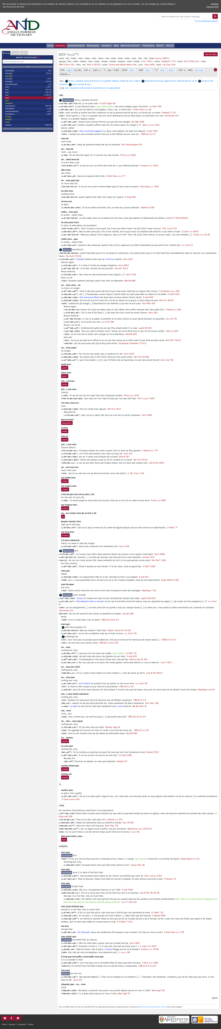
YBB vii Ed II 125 (66, 64)
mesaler (28, 125)
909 (148, 297)
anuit (64, 367)
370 (114, 819)
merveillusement (28, 84)
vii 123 (190, 858)
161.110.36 (149, 893)
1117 (150, 450)
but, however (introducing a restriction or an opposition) (92, 88)
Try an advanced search (206, 21)
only (89, 84)
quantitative (68, 100)
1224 (151, 125)
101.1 (148, 557)
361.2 (147, 61)
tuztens (65, 535)
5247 (131, 395)
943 (71, 799)
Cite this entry (211, 54)
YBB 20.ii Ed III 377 (137, 716)
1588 (150, 962)
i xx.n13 (206, 689)
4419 (149, 64)
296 (128, 613)
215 (169, 64)
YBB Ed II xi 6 (139, 700)
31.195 (150, 949)
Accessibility (21, 1024)
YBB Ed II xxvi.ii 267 (109, 642)
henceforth (150, 81)
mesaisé (8, 119)
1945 (145, 398)
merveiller (28, 79)
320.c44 (129, 902)
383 (152, 312)
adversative (68, 551)
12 (187, 245)
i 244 (137, 473)
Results (15, 53)
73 (170, 879)
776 (174, 932)
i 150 (149, 590)
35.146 (128, 822)
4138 (147, 207)
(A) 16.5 (139, 659)
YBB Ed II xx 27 (148, 134)
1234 (131, 274)
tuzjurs (65, 489)
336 (152, 703)
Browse (6, 53)
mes (28, 89)
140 (122, 64)
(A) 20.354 (119, 630)
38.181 (166, 300)
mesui (64, 439)
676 (132, 656)
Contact (30, 1024)
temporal (67, 250)
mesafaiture (28, 114)
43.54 (140, 459)
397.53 (93, 64)
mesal (7, 122)
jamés (64, 384)
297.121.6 (139, 828)
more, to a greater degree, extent (110, 81)
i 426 (159, 560)
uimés (64, 431)
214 (66, 610)
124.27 (173, 340)
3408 (159, 554)
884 (131, 733)
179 (130, 633)
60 (158, 990)
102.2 (121, 268)
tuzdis (64, 481)
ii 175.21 (132, 343)
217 (122, 761)
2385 (125, 755)
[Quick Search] (215, 16)
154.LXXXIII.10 (177, 218)
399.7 (156, 462)
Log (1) (23, 53)
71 (172, 527)
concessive (66, 872)
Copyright (12, 1024)
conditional (66, 940)
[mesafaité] (28, 108)
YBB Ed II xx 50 (141, 730)
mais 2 (172, 70)
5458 (128, 155)
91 (169, 228)
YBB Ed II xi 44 (126, 686)
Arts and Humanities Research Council (153, 1007)
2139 (124, 546)
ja (63, 516)
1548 (127, 889)
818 (173, 309)
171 (115, 176)
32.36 (201, 234)
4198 (137, 121)
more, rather (134, 81)
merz (28, 87)
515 (77, 980)
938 (169, 291)
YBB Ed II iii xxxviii (147, 966)
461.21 (154, 673)
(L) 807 (172, 331)
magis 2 (70, 70)
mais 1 (132, 70)
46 (138, 865)
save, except (78, 84)
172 (157, 912)
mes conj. (199, 70)
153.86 (141, 357)
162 (148, 303)
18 (139, 706)
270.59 (73, 256)
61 (124, 993)
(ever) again (164, 81)
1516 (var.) (191, 61)
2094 (146, 415)
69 (135, 831)
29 (112, 727)
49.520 (145, 328)
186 (155, 106)
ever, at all (192, 81)
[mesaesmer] (28, 106)
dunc (64, 376)
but (203, 81)
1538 (149, 186)
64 (107, 103)
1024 (173, 294)
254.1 (114, 409)
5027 (148, 946)
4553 (123, 265)
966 (129, 280)
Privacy (4, 1024)
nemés (65, 741)
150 (167, 360)
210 (128, 453)
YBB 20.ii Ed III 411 (110, 619)
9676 (189, 231)
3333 (152, 752)
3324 (149, 165)
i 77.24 (124, 921)
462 (130, 197)
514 (131, 144)
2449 (149, 566)
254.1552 (148, 598)
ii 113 (168, 61)
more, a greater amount (80, 81)
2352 (153, 875)
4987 (158, 500)
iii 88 (170, 580)
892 (131, 334)
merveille (28, 73)
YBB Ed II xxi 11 (169, 639)
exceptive (67, 595)
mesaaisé (8, 103)
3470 (129, 354)
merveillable (28, 71)
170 (171, 318)
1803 (135, 943)
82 (142, 109)
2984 (161, 58)
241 (172, 115)
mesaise (8, 117)
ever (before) (178, 81)
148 (125, 952)
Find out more (212, 7)
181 (141, 683)
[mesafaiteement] (28, 111)
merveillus (28, 81)
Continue (214, 4)
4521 (128, 259)
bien (64, 840)
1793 (151, 131)
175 (111, 825)
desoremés (66, 423)
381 (124, 456)
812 (144, 577)
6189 (158, 915)
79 (130, 653)
